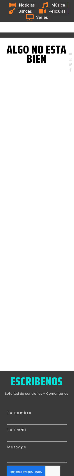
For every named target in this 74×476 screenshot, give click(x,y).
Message (17, 447)
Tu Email (16, 430)
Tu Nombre (19, 412)
